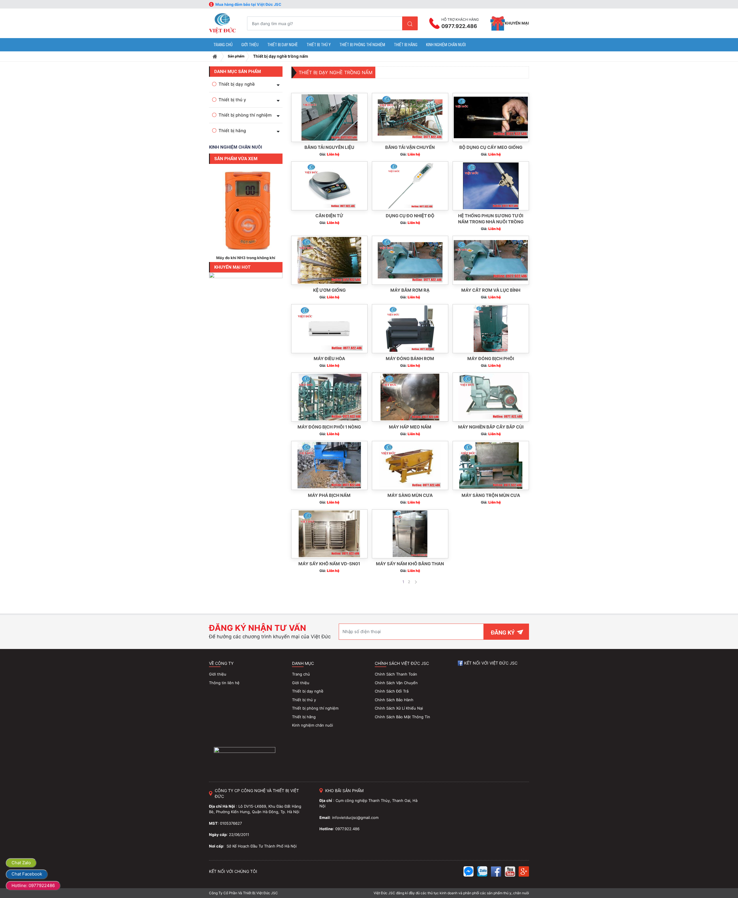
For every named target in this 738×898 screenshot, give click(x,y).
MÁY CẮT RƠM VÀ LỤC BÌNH (490, 290)
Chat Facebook (27, 874)
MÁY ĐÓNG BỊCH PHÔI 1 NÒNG (329, 427)
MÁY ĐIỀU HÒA (329, 358)
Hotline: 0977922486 (33, 885)
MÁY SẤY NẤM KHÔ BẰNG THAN (410, 563)
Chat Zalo (21, 862)
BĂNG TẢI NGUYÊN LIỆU (329, 147)
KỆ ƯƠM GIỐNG (329, 290)
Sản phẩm (236, 56)
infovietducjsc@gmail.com (355, 817)
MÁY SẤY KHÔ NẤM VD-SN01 (329, 563)
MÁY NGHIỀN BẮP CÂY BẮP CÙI (491, 427)
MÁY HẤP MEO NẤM (410, 427)
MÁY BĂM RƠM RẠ (410, 290)
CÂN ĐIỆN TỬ (329, 215)
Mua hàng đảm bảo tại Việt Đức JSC (248, 4)
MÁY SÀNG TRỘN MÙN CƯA (491, 495)
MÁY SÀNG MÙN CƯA (410, 495)
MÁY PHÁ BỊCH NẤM (329, 495)
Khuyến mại (517, 23)
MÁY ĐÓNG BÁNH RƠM (410, 358)
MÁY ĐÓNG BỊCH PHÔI (490, 358)
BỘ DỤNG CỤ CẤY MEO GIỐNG (490, 147)
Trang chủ (215, 56)
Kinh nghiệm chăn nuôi (235, 147)
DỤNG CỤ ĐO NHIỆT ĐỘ (410, 215)
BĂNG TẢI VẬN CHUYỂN (410, 147)
